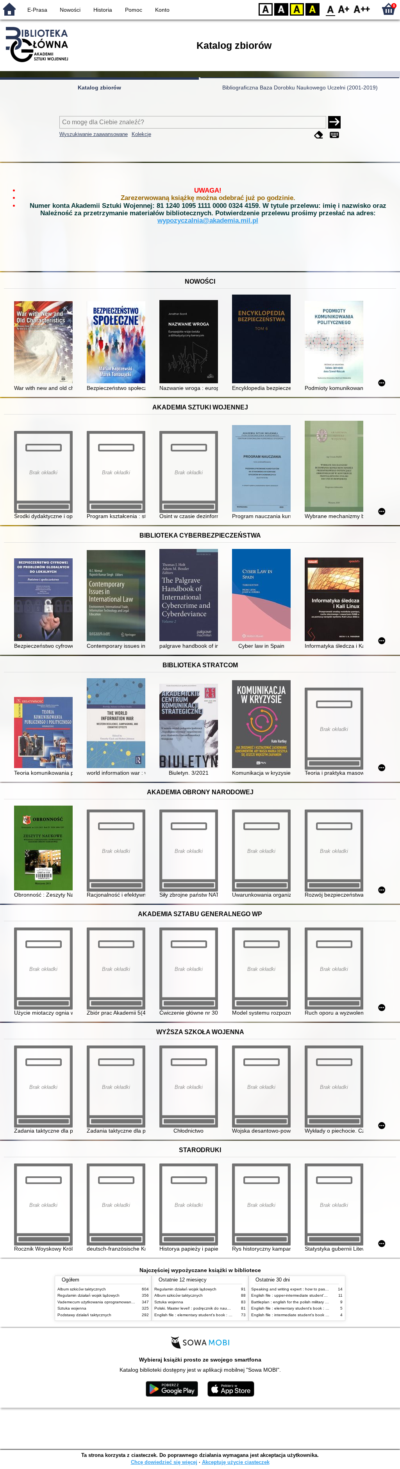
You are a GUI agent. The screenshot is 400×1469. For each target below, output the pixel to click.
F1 (344, 8)
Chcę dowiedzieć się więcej (164, 1462)
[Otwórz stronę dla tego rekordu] (45, 343)
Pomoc (133, 10)
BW (281, 8)
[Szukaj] (334, 122)
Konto (162, 10)
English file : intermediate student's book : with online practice (306, 1315)
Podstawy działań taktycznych (84, 1315)
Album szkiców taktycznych (81, 1289)
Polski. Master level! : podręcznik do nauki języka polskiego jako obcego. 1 (221, 1308)
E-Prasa (37, 10)
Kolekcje (141, 134)
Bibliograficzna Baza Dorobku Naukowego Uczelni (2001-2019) (300, 87)
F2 (362, 8)
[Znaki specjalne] (334, 135)
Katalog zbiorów (99, 87)
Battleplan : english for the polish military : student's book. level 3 (309, 1302)
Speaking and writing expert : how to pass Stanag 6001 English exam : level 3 (322, 1289)
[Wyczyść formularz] (318, 135)
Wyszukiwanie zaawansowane (93, 134)
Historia (102, 10)
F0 (330, 8)
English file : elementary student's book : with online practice (208, 1315)
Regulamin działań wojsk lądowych (88, 1295)
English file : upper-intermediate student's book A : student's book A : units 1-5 (321, 1295)
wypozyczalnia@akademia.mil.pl (207, 220)
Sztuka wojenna (71, 1308)
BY (312, 8)
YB (297, 8)
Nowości (70, 10)
